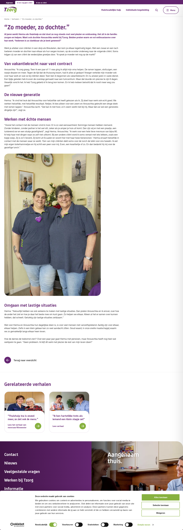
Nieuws (10, 463)
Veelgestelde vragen (22, 471)
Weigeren (160, 513)
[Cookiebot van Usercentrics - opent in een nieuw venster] (17, 525)
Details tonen (144, 525)
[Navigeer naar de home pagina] (10, 10)
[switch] (79, 525)
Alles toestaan (160, 497)
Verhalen (15, 19)
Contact (11, 454)
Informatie (13, 488)
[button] (20, 360)
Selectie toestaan (161, 505)
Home (6, 19)
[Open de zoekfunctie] (156, 10)
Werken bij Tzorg (18, 480)
